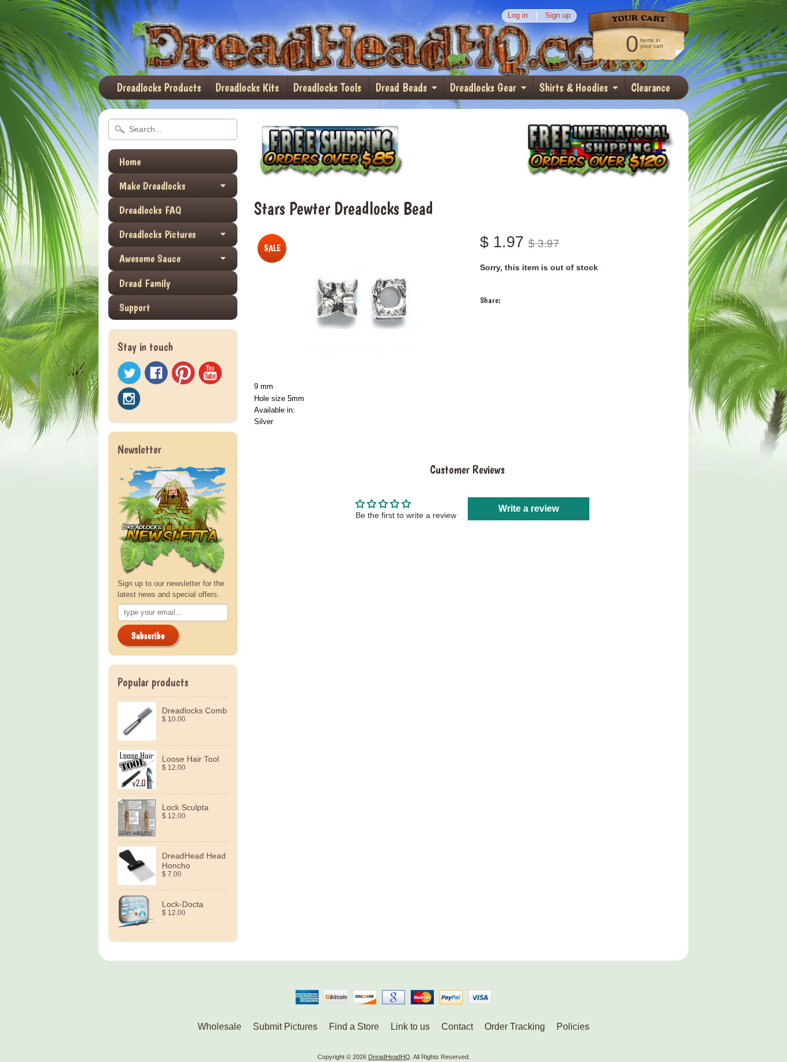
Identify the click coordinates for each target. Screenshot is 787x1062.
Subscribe (148, 635)
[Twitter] (129, 373)
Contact (457, 1026)
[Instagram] (129, 398)
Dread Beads (401, 88)
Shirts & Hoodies (573, 88)
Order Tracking (515, 1026)
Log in (518, 16)
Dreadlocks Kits (247, 88)
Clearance (650, 88)
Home (130, 161)
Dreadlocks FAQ (150, 210)
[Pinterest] (183, 372)
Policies (573, 1026)
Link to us (410, 1026)
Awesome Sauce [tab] (149, 258)
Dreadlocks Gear (483, 88)
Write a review (528, 508)
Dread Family (144, 283)
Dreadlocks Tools (327, 88)
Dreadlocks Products (159, 88)
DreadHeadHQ (222, 38)
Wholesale (219, 1026)
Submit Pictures (285, 1026)
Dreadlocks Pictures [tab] (157, 234)
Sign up (557, 16)
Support (134, 307)
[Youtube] (210, 373)
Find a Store (354, 1026)
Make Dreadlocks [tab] (152, 185)
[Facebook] (156, 372)
